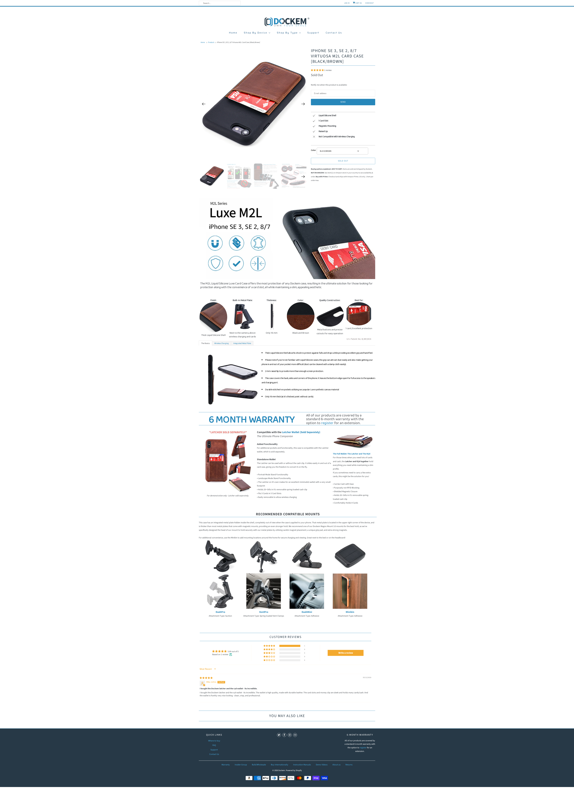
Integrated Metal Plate (242, 343)
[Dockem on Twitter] (279, 735)
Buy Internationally (279, 764)
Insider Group (241, 764)
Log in (346, 3)
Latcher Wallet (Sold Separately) (301, 432)
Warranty (226, 764)
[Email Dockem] (295, 735)
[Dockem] (287, 21)
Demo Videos (322, 764)
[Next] (303, 104)
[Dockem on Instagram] (290, 735)
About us (336, 764)
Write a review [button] (345, 653)
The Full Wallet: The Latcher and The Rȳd (351, 453)
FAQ (214, 745)
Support (313, 33)
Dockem (281, 770)
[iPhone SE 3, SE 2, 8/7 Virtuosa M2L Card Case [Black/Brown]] (253, 104)
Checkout (369, 3)
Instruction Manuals (302, 764)
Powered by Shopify (294, 770)
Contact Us (334, 33)
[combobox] (342, 151)
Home (233, 33)
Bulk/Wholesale (259, 764)
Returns (348, 764)
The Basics (205, 343)
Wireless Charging (221, 343)
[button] (317, 70)
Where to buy (214, 740)
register (327, 423)
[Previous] (203, 104)
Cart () (358, 3)
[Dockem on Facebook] (284, 735)
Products (211, 42)
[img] (206, 678)
